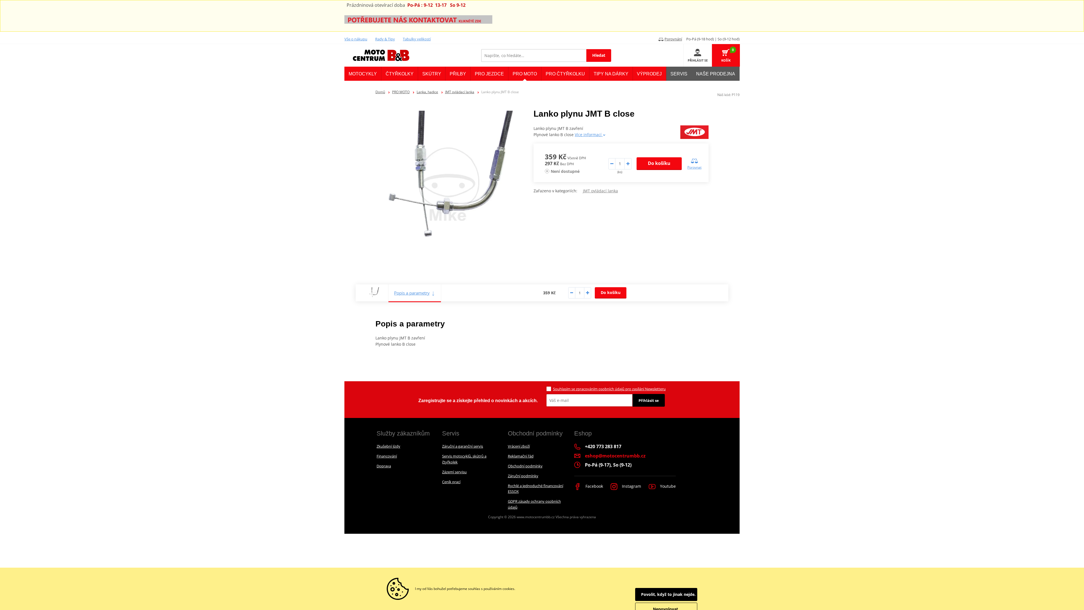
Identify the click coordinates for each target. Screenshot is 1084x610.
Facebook (593, 486)
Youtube (667, 486)
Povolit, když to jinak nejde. (668, 594)
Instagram (631, 486)
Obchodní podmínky (525, 466)
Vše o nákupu (355, 39)
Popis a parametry (412, 293)
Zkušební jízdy (388, 446)
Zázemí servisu (454, 471)
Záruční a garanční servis (462, 446)
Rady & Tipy (385, 39)
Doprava (384, 466)
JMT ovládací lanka (459, 92)
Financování (387, 456)
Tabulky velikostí (417, 39)
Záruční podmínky (523, 475)
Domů (380, 92)
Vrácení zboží (519, 446)
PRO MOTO (401, 92)
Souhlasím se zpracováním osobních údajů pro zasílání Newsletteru (609, 388)
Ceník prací (451, 481)
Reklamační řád (521, 456)
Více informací (589, 134)
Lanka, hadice (427, 92)
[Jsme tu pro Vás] (418, 19)
